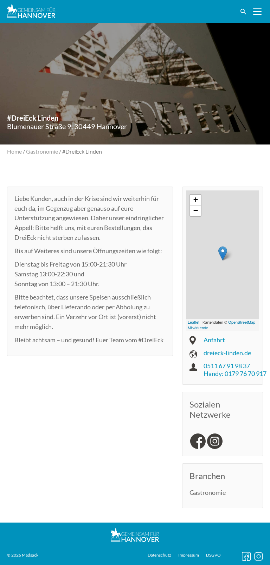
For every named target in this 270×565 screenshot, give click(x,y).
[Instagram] (215, 441)
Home (14, 151)
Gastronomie (42, 151)
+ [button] (195, 199)
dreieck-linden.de (227, 353)
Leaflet (193, 322)
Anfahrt (214, 340)
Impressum (188, 555)
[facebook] (198, 441)
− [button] (195, 210)
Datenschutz (159, 555)
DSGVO (213, 555)
